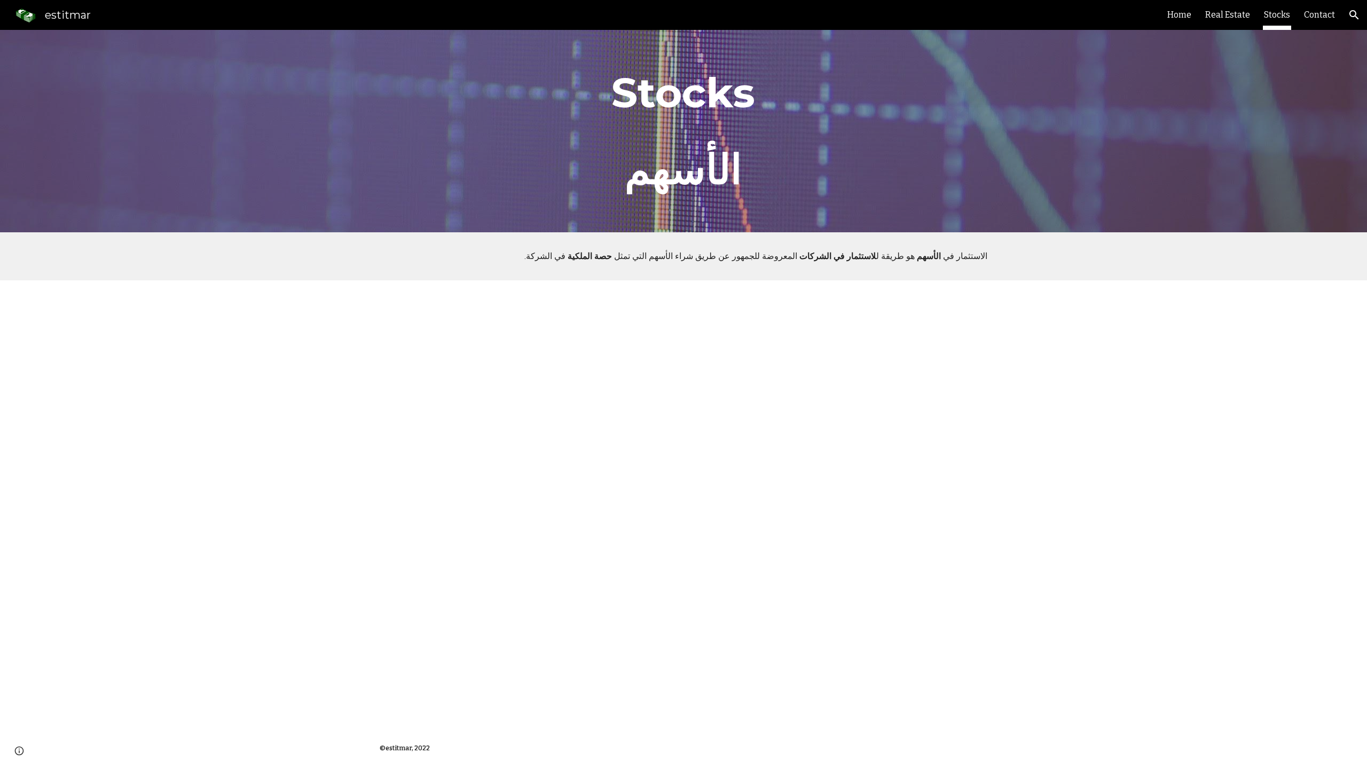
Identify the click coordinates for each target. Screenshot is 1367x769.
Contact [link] (1319, 15)
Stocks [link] (1277, 15)
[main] (683, 131)
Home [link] (1179, 15)
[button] (1354, 15)
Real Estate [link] (1227, 15)
